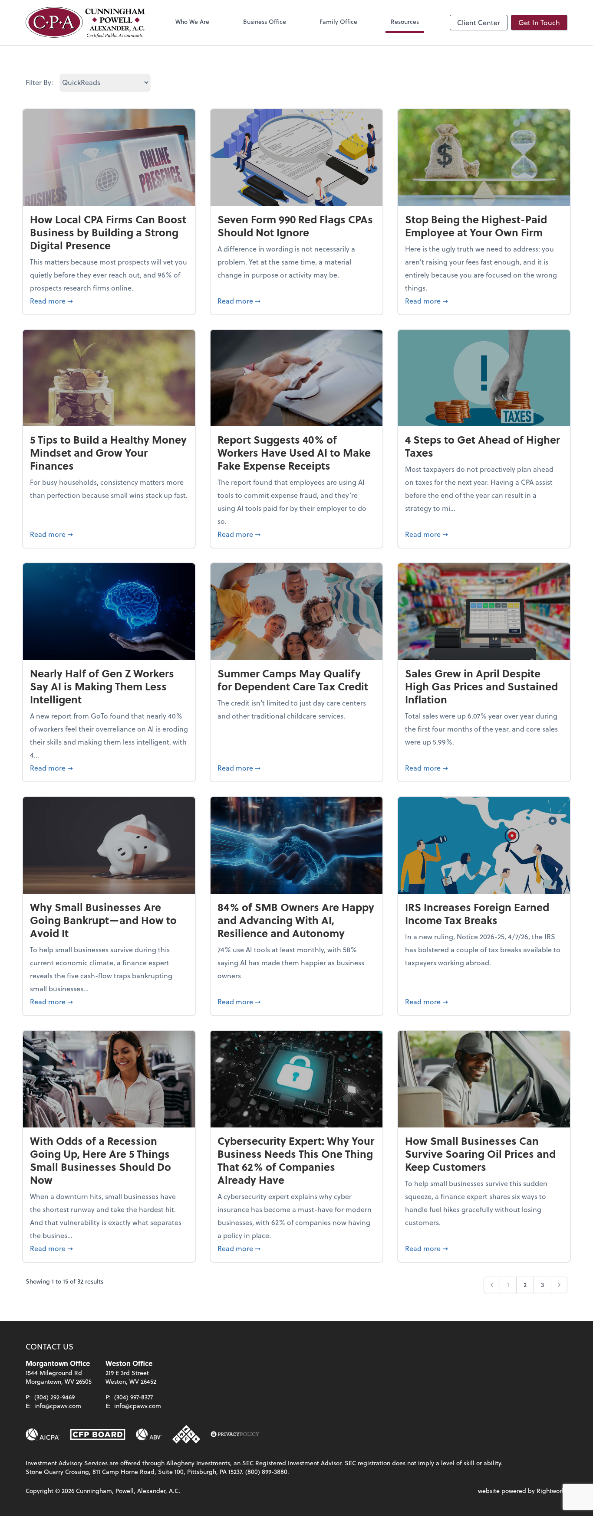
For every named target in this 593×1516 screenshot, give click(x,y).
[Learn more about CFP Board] (97, 1434)
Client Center (478, 22)
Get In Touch (539, 22)
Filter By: (39, 82)
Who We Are (192, 21)
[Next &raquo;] (559, 1285)
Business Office (264, 21)
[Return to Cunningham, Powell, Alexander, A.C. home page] (85, 22)
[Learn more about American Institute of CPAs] (42, 1434)
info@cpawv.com (57, 1405)
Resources (405, 21)
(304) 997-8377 (133, 1397)
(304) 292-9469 (54, 1397)
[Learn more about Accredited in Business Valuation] (149, 1434)
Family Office (338, 21)
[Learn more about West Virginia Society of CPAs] (186, 1434)
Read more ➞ (109, 300)
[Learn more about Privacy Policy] (235, 1434)
